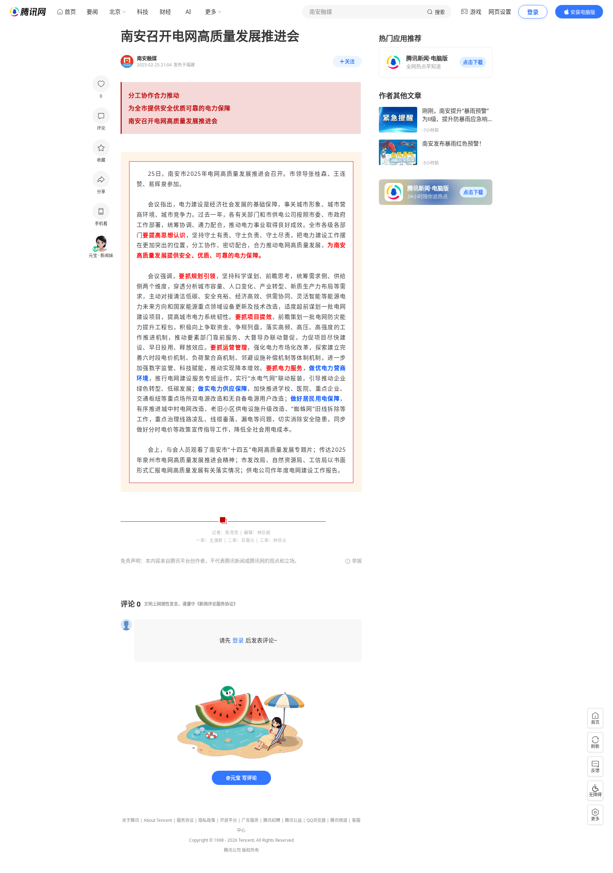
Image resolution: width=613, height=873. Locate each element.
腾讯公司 (232, 850)
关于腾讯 (130, 820)
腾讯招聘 (271, 820)
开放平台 (228, 820)
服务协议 (185, 820)
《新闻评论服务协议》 (216, 604)
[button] (472, 62)
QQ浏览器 (316, 820)
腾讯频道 (338, 820)
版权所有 (250, 850)
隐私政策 (206, 820)
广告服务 (250, 820)
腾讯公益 (293, 820)
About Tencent (158, 820)
